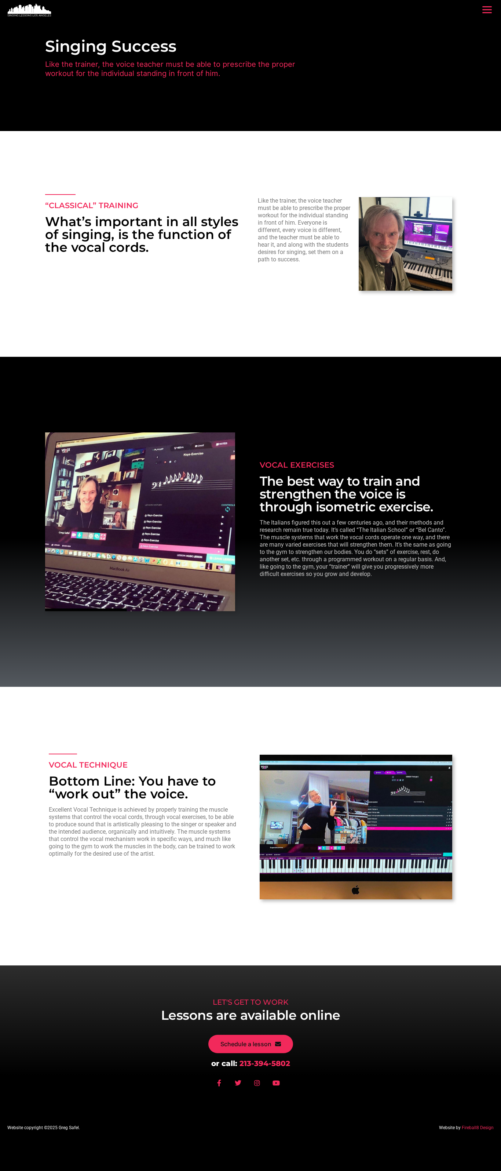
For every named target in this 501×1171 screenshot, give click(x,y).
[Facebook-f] (221, 1085)
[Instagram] (260, 1085)
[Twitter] (241, 1085)
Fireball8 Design (478, 1127)
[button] (487, 10)
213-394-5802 (264, 1063)
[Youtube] (279, 1085)
